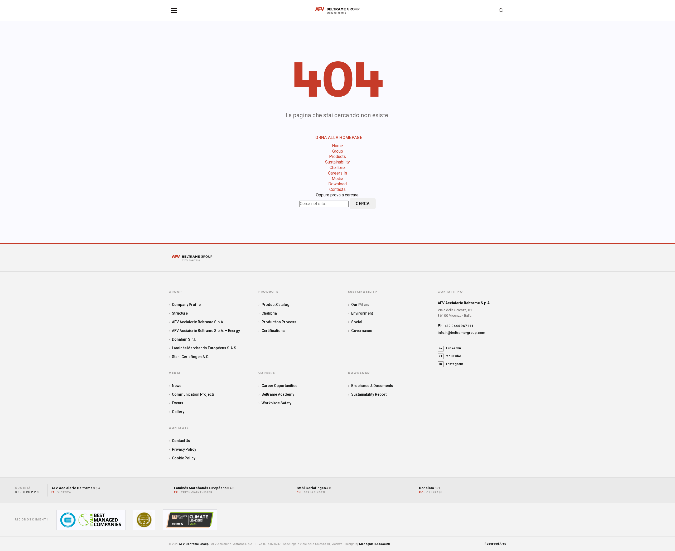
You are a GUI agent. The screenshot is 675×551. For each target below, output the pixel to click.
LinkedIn (450, 348)
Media (337, 178)
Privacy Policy (184, 449)
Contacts (337, 189)
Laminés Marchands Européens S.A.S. (204, 348)
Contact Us (181, 441)
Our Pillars (360, 304)
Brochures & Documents (372, 386)
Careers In (337, 173)
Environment (362, 313)
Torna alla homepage (337, 137)
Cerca (363, 203)
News (176, 386)
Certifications (273, 331)
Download (337, 183)
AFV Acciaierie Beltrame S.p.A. (198, 322)
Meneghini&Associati (374, 544)
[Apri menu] (174, 10)
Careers (266, 373)
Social (356, 322)
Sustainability (337, 162)
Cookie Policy (183, 458)
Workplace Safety (276, 403)
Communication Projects (193, 394)
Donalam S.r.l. (184, 339)
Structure (180, 313)
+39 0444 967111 (458, 326)
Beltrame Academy (278, 394)
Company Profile (186, 304)
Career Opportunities (279, 386)
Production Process (279, 322)
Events (177, 403)
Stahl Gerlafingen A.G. (190, 357)
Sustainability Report (369, 394)
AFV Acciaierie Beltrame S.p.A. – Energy (206, 331)
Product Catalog (276, 304)
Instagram (451, 364)
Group (337, 151)
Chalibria (337, 167)
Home (337, 145)
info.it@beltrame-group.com (461, 332)
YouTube (450, 356)
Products (337, 156)
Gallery (178, 412)
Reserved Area (495, 543)
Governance (361, 331)
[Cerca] (501, 10)
